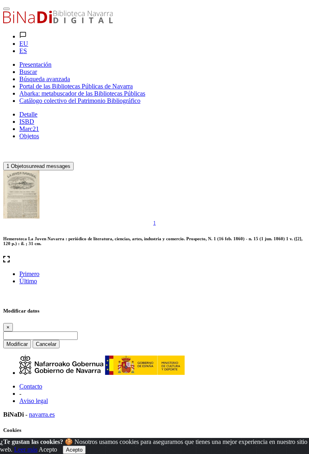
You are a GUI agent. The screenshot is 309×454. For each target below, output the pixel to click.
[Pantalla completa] (154, 260)
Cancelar (46, 344)
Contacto (30, 386)
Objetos (29, 136)
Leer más (25, 449)
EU (23, 43)
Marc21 (29, 128)
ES (23, 50)
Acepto (48, 449)
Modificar (17, 344)
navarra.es (42, 414)
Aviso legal (33, 400)
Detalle (28, 114)
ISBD (26, 121)
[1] (21, 194)
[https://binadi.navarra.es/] (58, 21)
